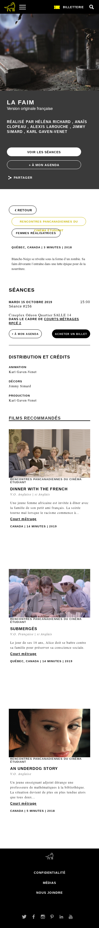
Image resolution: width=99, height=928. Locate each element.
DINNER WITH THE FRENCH (39, 489)
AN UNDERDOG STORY (34, 768)
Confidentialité (49, 872)
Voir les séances (44, 152)
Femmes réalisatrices (36, 233)
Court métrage (23, 519)
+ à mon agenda (44, 165)
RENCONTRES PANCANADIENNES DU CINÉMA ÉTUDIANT (49, 223)
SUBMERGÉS (23, 629)
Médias (49, 882)
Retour (25, 210)
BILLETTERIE (73, 7)
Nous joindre (49, 892)
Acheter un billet (71, 334)
